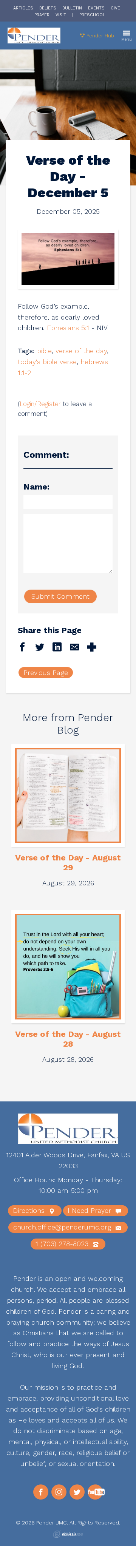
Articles (23, 8)
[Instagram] (58, 1492)
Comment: (46, 454)
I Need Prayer (90, 1210)
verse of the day (81, 351)
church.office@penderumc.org (63, 1227)
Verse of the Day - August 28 (68, 1039)
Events (96, 8)
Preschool (92, 14)
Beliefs (47, 8)
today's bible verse (47, 362)
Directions (30, 1210)
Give (115, 8)
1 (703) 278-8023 (63, 1244)
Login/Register (40, 404)
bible (44, 351)
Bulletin (72, 8)
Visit (61, 14)
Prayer (41, 14)
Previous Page (45, 672)
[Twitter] (77, 1492)
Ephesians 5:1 (68, 328)
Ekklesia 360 (68, 1534)
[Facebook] (40, 1492)
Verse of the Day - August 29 (68, 862)
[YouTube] (95, 1492)
